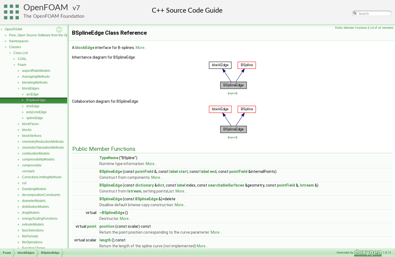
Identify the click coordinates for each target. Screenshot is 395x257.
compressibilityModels (38, 159)
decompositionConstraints (41, 195)
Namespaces (18, 41)
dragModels (31, 213)
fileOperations (32, 242)
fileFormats (30, 236)
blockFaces (30, 124)
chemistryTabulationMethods (43, 147)
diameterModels (34, 201)
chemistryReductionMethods (43, 142)
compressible (32, 165)
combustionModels (36, 153)
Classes (15, 47)
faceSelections (33, 230)
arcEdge (32, 94)
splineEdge (34, 118)
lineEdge (33, 106)
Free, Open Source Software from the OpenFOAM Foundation (54, 35)
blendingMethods (35, 82)
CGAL (22, 59)
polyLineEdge (36, 112)
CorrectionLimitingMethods (42, 177)
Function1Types (33, 248)
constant (28, 171)
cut (24, 183)
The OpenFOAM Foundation (53, 16)
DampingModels (34, 189)
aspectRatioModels (36, 71)
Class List (20, 53)
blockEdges (30, 88)
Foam (22, 65)
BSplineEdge (36, 100)
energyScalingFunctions (40, 218)
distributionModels (35, 207)
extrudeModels (33, 224)
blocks (26, 130)
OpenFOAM (45, 7)
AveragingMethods (36, 76)
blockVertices (31, 136)
